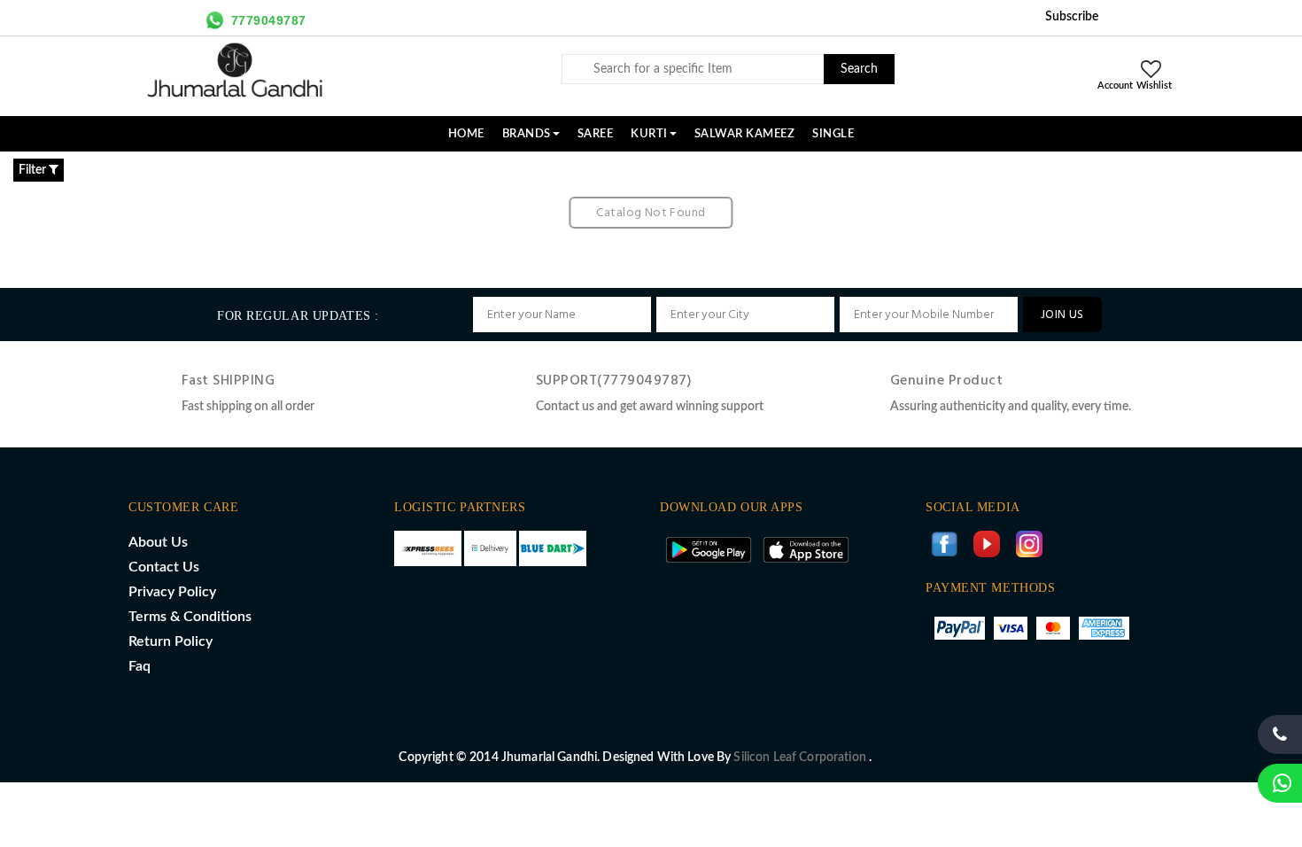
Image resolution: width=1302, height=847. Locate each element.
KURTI (649, 133)
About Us (158, 542)
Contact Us (163, 567)
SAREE (595, 133)
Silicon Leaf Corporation (801, 757)
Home (466, 133)
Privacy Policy (172, 592)
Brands (526, 133)
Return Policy (170, 641)
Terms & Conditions (190, 617)
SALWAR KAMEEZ (744, 133)
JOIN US (1062, 315)
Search (859, 69)
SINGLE (833, 133)
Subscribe (1071, 17)
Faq (139, 666)
